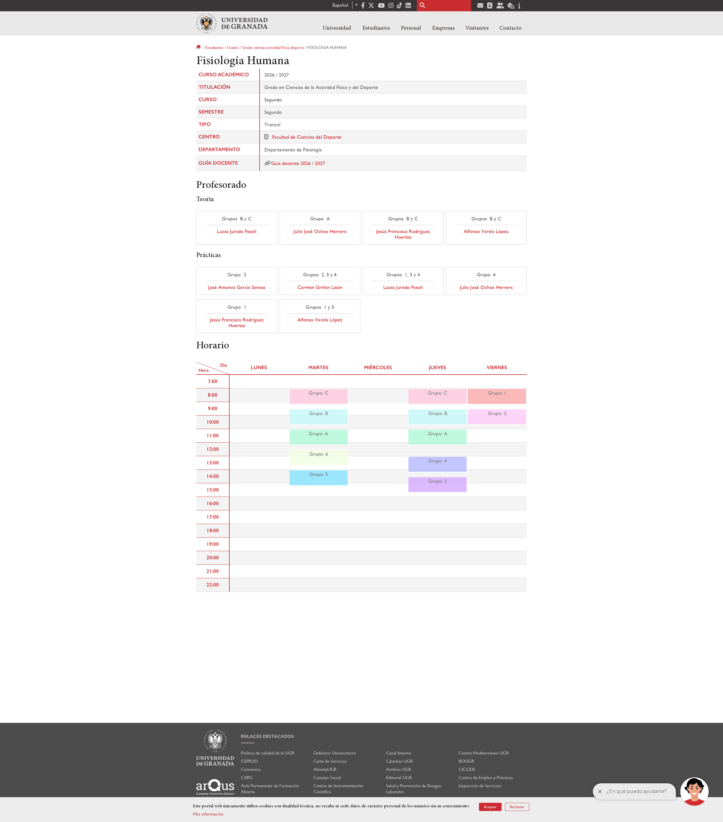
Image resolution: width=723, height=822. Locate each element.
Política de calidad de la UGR (267, 753)
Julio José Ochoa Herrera (320, 231)
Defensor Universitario (334, 753)
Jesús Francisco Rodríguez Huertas (403, 234)
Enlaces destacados (267, 736)
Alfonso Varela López (486, 231)
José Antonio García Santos (236, 287)
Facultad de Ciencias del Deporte (306, 137)
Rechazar (517, 806)
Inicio (199, 47)
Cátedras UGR (399, 761)
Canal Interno (398, 753)
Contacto (511, 28)
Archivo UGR (398, 769)
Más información (208, 814)
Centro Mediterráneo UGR (484, 753)
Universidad (337, 28)
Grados (233, 47)
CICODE (467, 769)
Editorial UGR (399, 777)
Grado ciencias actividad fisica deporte (273, 47)
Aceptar (490, 806)
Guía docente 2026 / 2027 (298, 163)
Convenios (251, 769)
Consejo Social (327, 777)
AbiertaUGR (325, 769)
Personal (411, 28)
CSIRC (247, 777)
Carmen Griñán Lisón (319, 287)
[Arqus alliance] (215, 787)
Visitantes (477, 28)
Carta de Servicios (330, 761)
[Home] (232, 23)
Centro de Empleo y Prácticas (486, 777)
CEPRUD (249, 761)
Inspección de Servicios (480, 785)
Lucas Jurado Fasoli (236, 231)
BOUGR (466, 761)
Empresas (443, 28)
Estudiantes (376, 28)
